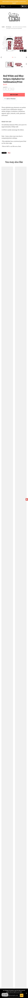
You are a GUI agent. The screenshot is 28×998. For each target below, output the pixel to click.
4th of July (8, 26)
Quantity (5, 87)
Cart (25, 6)
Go (22, 995)
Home (3, 26)
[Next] (26, 57)
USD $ (8, 6)
